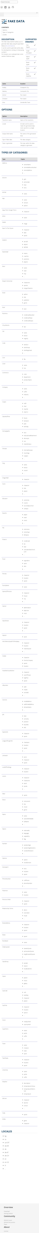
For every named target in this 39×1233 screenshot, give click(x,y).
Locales (5, 35)
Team (5, 1224)
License (6, 1231)
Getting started (8, 1213)
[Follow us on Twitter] (2, 7)
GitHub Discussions (9, 1222)
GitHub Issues (8, 1220)
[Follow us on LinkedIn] (6, 7)
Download (7, 1211)
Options (5, 30)
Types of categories (8, 32)
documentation (10, 46)
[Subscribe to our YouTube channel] (9, 7)
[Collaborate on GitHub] (13, 7)
